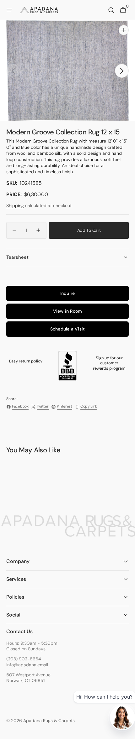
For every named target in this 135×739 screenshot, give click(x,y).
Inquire (67, 293)
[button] (9, 10)
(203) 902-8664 (23, 659)
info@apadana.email (27, 665)
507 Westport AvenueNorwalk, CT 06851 (28, 677)
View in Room (67, 311)
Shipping (15, 205)
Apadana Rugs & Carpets (49, 720)
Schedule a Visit (67, 329)
